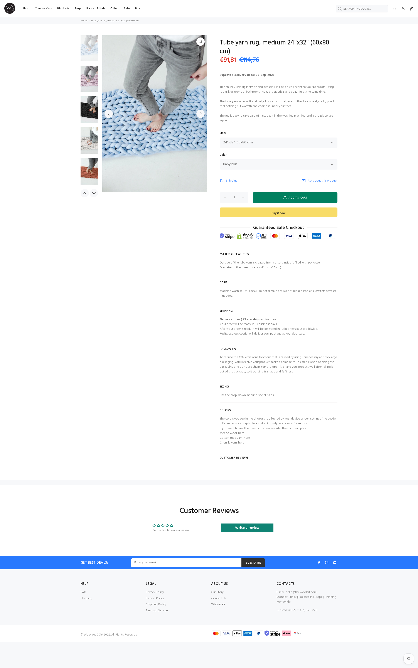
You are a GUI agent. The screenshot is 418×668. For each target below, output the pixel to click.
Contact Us (218, 598)
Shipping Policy (156, 604)
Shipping (232, 180)
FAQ (83, 592)
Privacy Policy (155, 592)
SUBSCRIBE (253, 562)
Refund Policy (155, 598)
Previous (108, 114)
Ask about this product (322, 180)
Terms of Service (157, 610)
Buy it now (278, 213)
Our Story (217, 592)
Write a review (247, 528)
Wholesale (218, 604)
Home (84, 21)
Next (200, 114)
